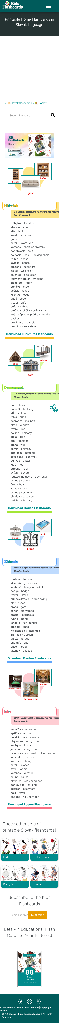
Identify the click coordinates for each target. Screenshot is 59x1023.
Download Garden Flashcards (29, 658)
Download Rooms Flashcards (29, 804)
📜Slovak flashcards (19, 103)
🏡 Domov (41, 103)
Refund (35, 1007)
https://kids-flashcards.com (25, 1014)
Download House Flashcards (29, 508)
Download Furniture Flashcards (29, 334)
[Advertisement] (29, 66)
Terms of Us (23, 1007)
